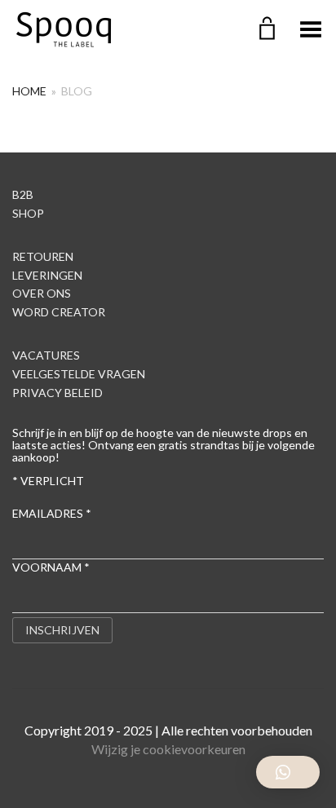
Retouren (42, 256)
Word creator (58, 312)
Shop (28, 213)
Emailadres (51, 513)
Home (29, 91)
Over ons (41, 293)
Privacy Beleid (57, 393)
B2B (22, 194)
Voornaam (51, 567)
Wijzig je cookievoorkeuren (168, 749)
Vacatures (46, 355)
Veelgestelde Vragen (78, 374)
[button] (288, 772)
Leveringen (47, 275)
